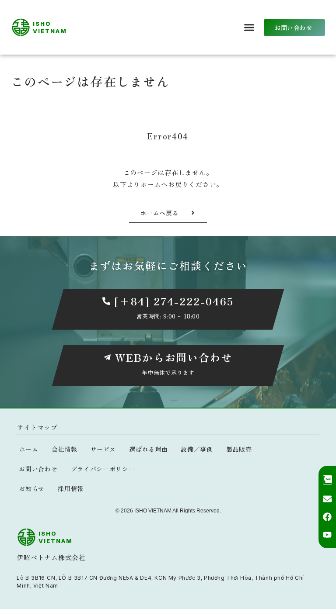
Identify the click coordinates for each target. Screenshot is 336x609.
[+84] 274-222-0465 (174, 300)
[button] (249, 27)
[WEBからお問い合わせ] (107, 357)
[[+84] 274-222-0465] (106, 301)
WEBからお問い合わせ (174, 357)
